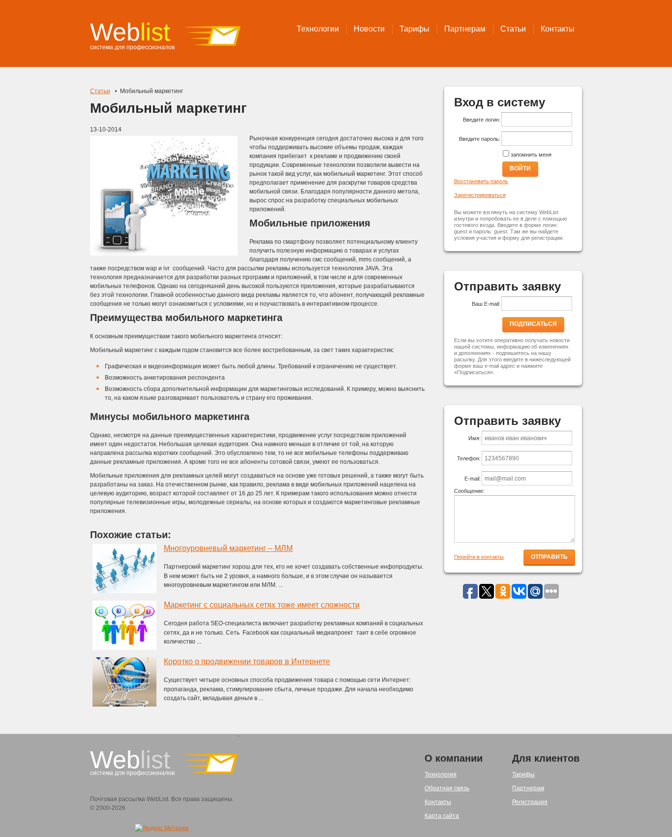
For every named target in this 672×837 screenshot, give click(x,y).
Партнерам (465, 29)
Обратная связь (447, 788)
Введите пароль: (479, 139)
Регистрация (530, 802)
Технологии (318, 29)
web (130, 32)
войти (520, 168)
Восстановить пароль (481, 181)
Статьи (513, 29)
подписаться (533, 324)
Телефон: (469, 458)
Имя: (474, 438)
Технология (441, 774)
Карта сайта (442, 815)
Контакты (558, 29)
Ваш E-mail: (486, 304)
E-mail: (472, 479)
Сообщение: (469, 491)
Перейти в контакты (479, 557)
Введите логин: (481, 120)
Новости (369, 29)
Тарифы (414, 29)
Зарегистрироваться (480, 195)
